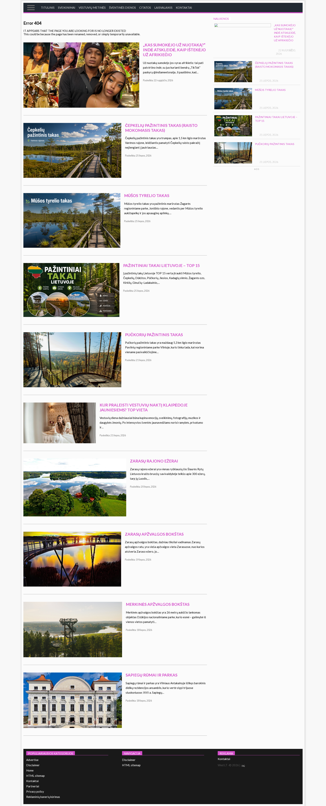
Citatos (145, 7)
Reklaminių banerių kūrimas (43, 796)
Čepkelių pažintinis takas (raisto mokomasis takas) (161, 128)
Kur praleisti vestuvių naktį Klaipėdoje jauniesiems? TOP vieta (144, 407)
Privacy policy (35, 791)
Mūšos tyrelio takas (146, 195)
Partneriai (32, 786)
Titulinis (48, 7)
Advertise (32, 760)
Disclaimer (33, 765)
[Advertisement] (271, 206)
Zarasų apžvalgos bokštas (154, 534)
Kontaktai (184, 7)
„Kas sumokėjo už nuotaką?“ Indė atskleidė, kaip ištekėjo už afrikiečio (174, 49)
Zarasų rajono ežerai (154, 461)
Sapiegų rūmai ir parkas (151, 675)
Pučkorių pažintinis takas (154, 334)
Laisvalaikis (163, 7)
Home (30, 770)
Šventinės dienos (122, 7)
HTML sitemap (35, 775)
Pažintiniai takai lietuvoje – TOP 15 (161, 265)
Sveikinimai (66, 7)
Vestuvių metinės (92, 7)
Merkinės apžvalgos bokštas (157, 604)
